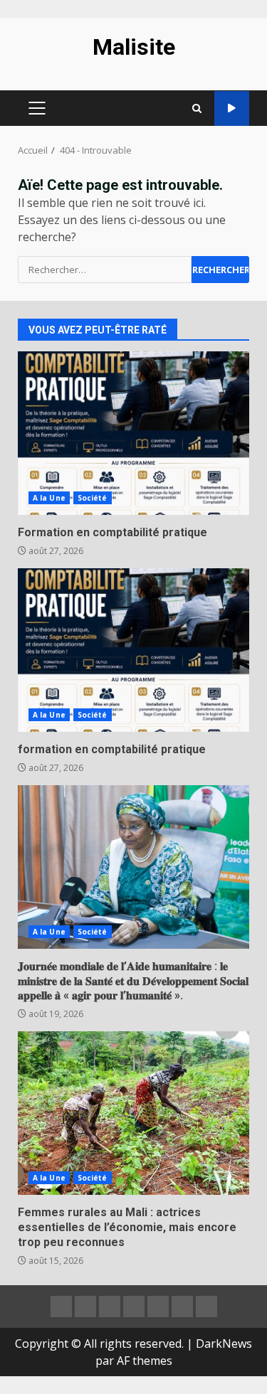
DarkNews (224, 1343)
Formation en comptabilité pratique (133, 433)
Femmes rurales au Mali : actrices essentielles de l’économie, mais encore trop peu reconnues (133, 1113)
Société (93, 498)
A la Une (49, 498)
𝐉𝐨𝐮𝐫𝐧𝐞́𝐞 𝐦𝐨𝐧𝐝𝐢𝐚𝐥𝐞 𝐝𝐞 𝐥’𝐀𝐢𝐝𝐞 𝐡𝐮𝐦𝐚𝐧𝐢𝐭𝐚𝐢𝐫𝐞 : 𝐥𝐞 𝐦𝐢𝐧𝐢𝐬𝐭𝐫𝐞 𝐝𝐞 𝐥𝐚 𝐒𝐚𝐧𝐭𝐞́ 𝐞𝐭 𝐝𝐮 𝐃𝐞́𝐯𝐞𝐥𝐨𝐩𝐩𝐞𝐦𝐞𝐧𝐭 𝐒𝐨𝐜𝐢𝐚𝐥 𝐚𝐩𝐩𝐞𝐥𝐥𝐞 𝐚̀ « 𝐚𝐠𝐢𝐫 (133, 867)
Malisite (134, 46)
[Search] (196, 108)
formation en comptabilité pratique (133, 650)
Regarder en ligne (231, 108)
